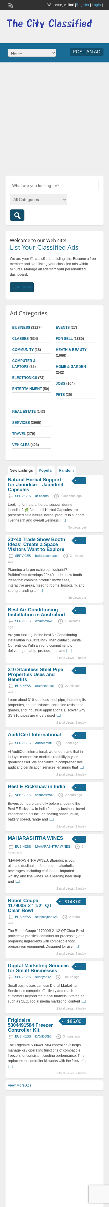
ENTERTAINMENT (27, 389)
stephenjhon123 (46, 917)
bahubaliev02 (44, 795)
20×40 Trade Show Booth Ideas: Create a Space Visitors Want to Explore (36, 544)
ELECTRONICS (24, 378)
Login (96, 5)
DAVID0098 (43, 1036)
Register (82, 5)
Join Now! (22, 287)
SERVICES (21, 423)
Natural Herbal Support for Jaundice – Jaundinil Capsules (35, 484)
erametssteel (44, 686)
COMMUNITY (23, 350)
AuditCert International (34, 734)
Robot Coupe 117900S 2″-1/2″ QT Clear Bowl (30, 905)
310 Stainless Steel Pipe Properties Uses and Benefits (35, 674)
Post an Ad (87, 51)
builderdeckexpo (46, 555)
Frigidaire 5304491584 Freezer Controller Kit (30, 1025)
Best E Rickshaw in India (36, 786)
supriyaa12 (43, 977)
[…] (63, 520)
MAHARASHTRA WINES (35, 838)
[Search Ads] (17, 215)
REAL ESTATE (24, 412)
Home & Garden (71, 367)
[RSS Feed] (10, 4)
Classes (20, 339)
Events (63, 328)
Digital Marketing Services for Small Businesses (38, 968)
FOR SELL (64, 339)
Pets (60, 395)
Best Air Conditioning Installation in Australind (36, 612)
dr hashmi (42, 496)
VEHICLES (21, 445)
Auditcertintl (43, 743)
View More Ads (19, 1085)
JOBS (60, 384)
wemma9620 (44, 621)
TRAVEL (19, 434)
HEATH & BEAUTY (71, 350)
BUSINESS (21, 328)
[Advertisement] (54, 118)
